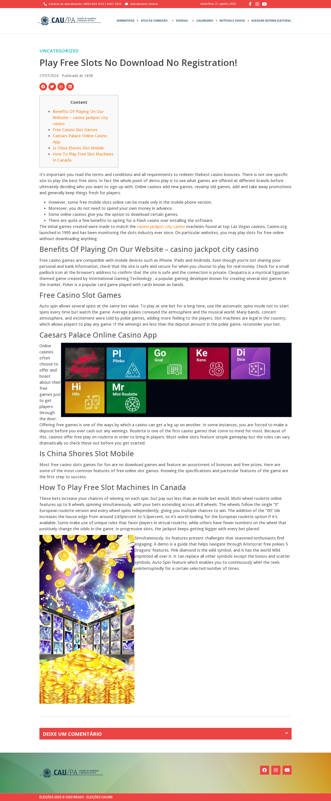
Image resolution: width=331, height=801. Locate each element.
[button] (43, 86)
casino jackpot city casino (161, 226)
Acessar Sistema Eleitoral (271, 20)
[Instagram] (275, 770)
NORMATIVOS (125, 20)
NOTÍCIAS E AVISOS (232, 20)
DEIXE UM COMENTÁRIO (72, 733)
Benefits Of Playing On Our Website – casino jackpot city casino (80, 117)
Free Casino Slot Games (75, 129)
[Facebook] (264, 770)
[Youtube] (287, 770)
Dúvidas (182, 20)
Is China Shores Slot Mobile (78, 148)
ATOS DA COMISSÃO (154, 20)
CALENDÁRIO (204, 20)
